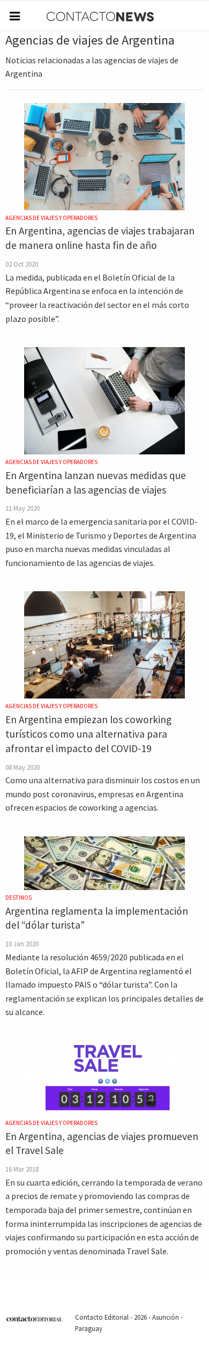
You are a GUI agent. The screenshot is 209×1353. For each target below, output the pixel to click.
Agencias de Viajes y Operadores (51, 218)
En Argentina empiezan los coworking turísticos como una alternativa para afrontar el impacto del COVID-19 (88, 734)
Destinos (18, 897)
